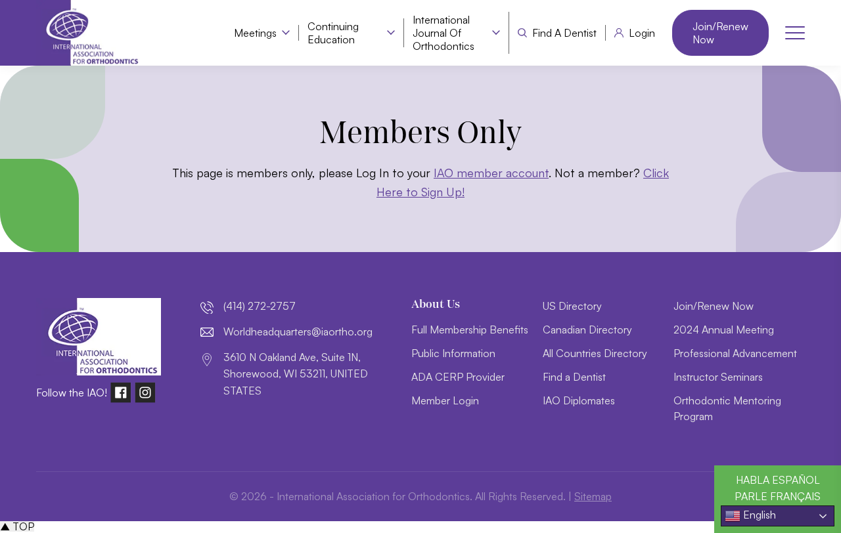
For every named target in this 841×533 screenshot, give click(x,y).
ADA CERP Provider (458, 376)
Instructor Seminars (718, 376)
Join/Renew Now (720, 33)
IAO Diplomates (579, 400)
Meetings (255, 32)
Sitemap (593, 496)
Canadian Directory (587, 329)
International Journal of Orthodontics (443, 33)
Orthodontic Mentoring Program (727, 408)
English (758, 514)
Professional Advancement (735, 353)
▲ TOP (17, 526)
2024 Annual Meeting (723, 329)
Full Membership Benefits (469, 329)
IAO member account (491, 172)
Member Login (445, 400)
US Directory (572, 305)
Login (642, 32)
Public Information (453, 353)
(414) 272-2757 (259, 305)
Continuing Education (333, 33)
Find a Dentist (564, 32)
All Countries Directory (595, 353)
